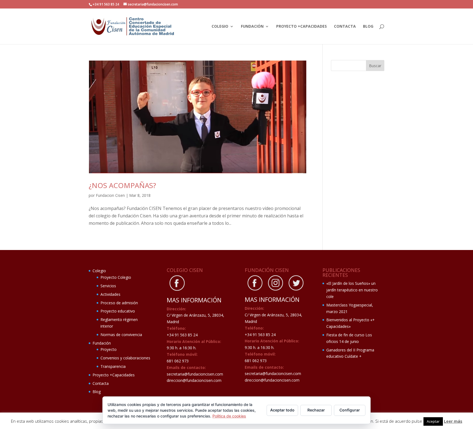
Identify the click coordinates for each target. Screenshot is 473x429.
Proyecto (108, 349)
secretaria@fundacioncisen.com (195, 374)
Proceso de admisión (119, 302)
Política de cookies (229, 416)
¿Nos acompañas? (122, 185)
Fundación (252, 26)
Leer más (453, 421)
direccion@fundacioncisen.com (194, 380)
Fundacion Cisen (110, 195)
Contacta (345, 26)
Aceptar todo (282, 410)
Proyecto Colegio (115, 277)
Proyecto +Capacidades (301, 26)
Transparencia (113, 366)
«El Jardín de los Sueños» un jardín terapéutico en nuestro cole (352, 290)
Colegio (220, 26)
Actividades (110, 294)
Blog (368, 26)
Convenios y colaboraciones (125, 357)
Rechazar (316, 410)
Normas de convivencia (121, 334)
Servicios (108, 285)
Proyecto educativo (117, 311)
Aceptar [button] (433, 421)
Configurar (349, 410)
